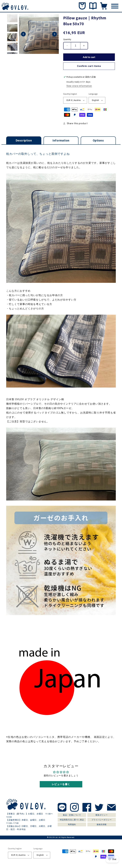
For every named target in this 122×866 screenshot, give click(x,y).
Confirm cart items (89, 66)
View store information (79, 86)
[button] (23, 34)
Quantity (67, 39)
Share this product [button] (77, 123)
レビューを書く (61, 784)
